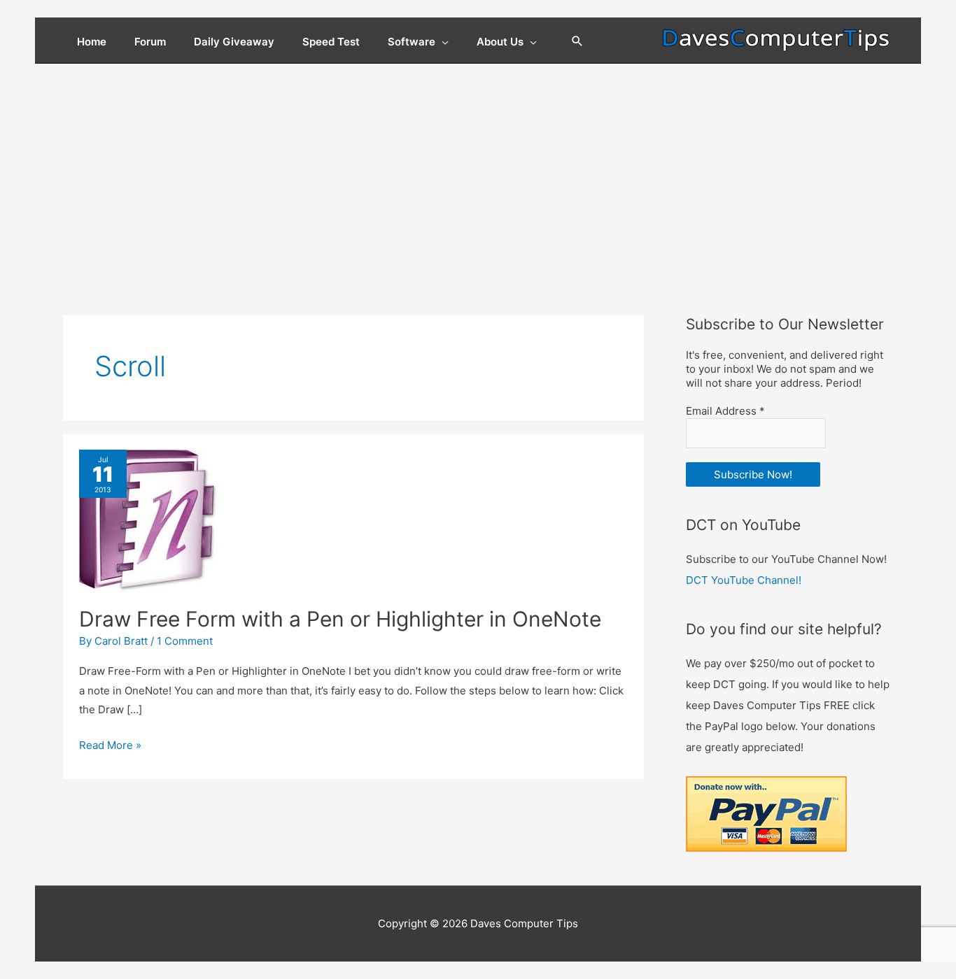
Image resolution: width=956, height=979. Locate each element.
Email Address (725, 410)
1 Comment (185, 641)
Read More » (110, 746)
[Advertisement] (478, 168)
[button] (577, 42)
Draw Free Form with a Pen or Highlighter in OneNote (340, 618)
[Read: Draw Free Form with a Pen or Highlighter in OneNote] (150, 520)
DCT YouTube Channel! (743, 580)
